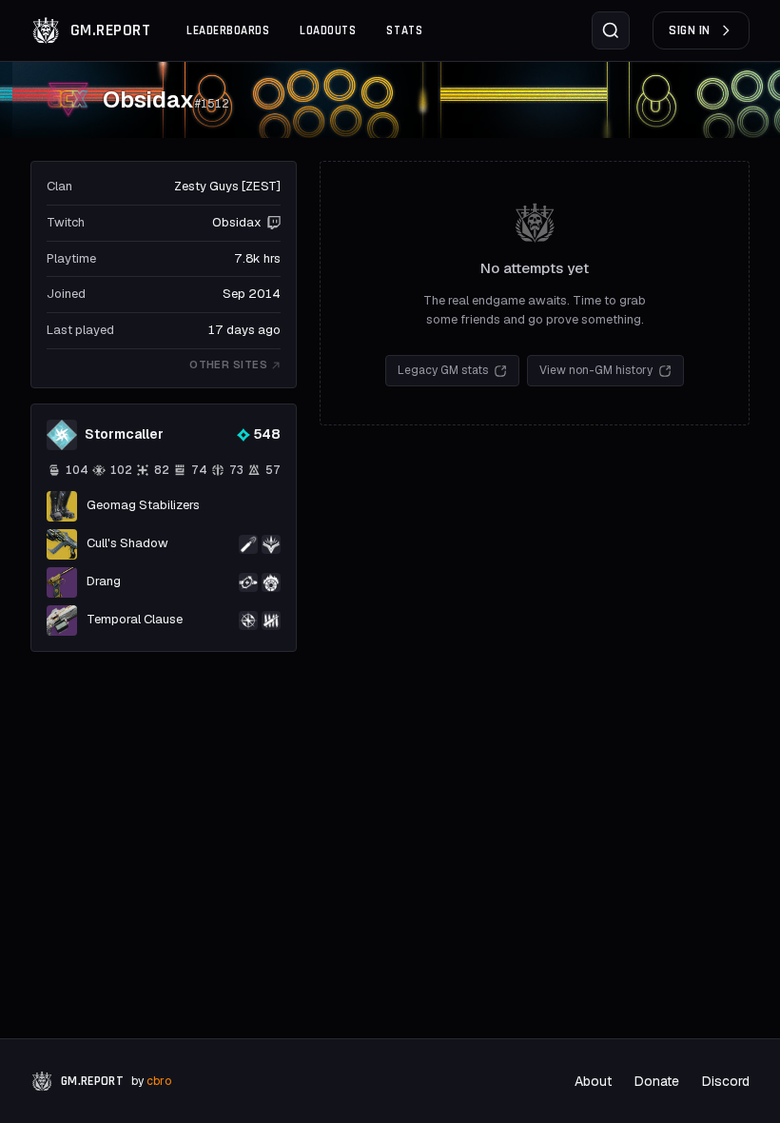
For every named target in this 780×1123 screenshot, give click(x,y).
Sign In (690, 30)
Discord (726, 1081)
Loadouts (328, 30)
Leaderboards (227, 30)
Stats (404, 30)
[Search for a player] (611, 30)
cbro (158, 1081)
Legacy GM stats (443, 370)
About (593, 1081)
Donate (656, 1081)
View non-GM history (596, 370)
